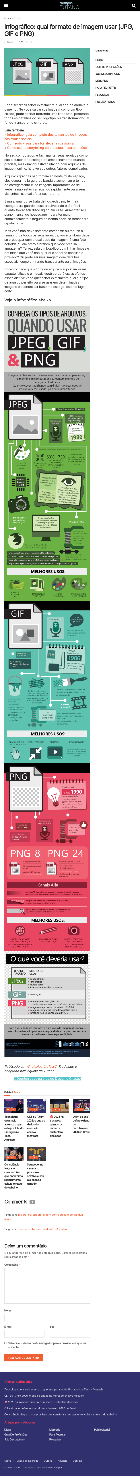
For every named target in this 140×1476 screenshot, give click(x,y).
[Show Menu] (6, 5)
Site (52, 1326)
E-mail (7, 1326)
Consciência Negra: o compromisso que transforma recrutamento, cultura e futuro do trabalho (13, 1176)
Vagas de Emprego (27, 1460)
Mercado (102, 80)
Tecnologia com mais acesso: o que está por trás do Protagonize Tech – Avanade (13, 1128)
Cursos (48, 1460)
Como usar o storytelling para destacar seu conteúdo (47, 148)
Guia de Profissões (109, 66)
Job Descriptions (108, 73)
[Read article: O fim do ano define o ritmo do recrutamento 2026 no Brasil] (82, 1106)
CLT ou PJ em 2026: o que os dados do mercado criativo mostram (44, 1395)
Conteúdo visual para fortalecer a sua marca (40, 143)
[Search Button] (134, 5)
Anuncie (62, 1460)
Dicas (17, 18)
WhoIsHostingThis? (41, 1066)
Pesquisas (103, 94)
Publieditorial (105, 101)
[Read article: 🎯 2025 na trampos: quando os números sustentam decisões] (59, 1106)
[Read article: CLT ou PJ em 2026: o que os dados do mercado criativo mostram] (36, 1106)
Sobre (7, 1460)
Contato (77, 1460)
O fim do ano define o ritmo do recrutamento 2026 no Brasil (40, 1408)
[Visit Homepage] (70, 5)
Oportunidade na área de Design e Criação (48, 1078)
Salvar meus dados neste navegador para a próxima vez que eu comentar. (47, 1345)
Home (7, 18)
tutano (16, 1467)
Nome (7, 1310)
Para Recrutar (106, 87)
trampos (58, 1467)
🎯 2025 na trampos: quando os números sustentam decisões (41, 1402)
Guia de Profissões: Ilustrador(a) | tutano (43, 1229)
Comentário (12, 1264)
